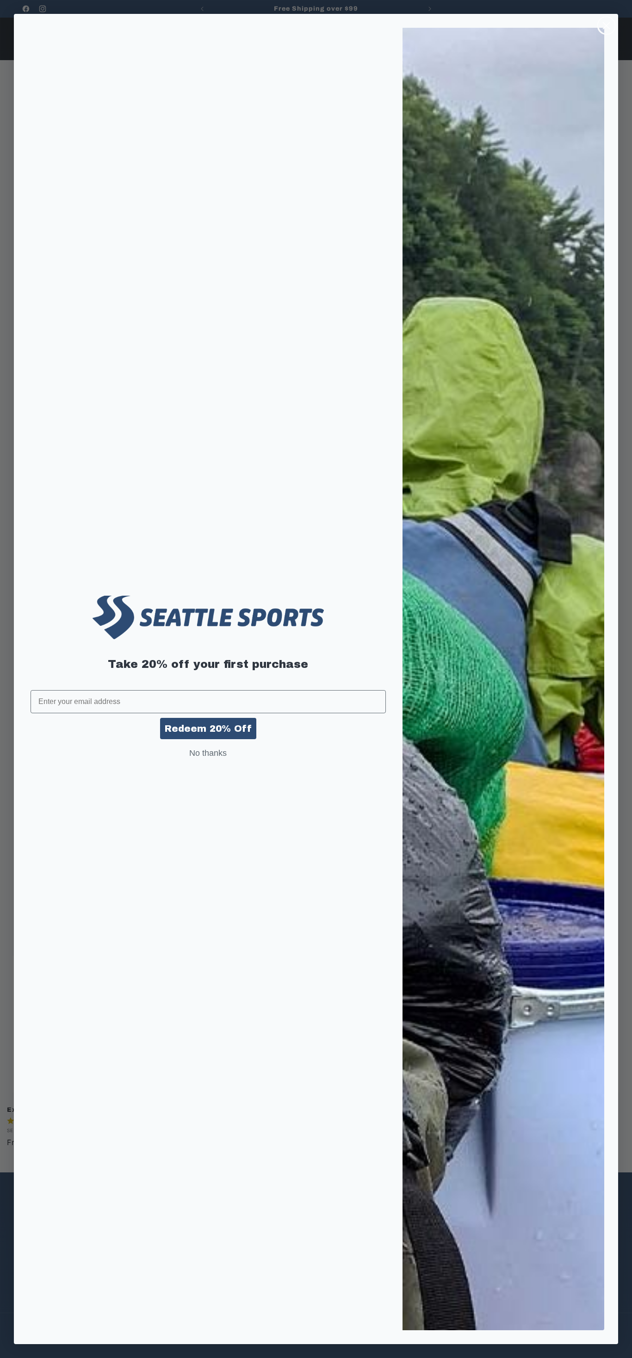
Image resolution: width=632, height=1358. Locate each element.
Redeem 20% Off (208, 728)
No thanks (208, 753)
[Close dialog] (606, 26)
